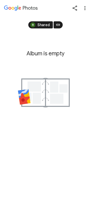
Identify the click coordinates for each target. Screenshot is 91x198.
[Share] (75, 8)
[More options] (85, 8)
